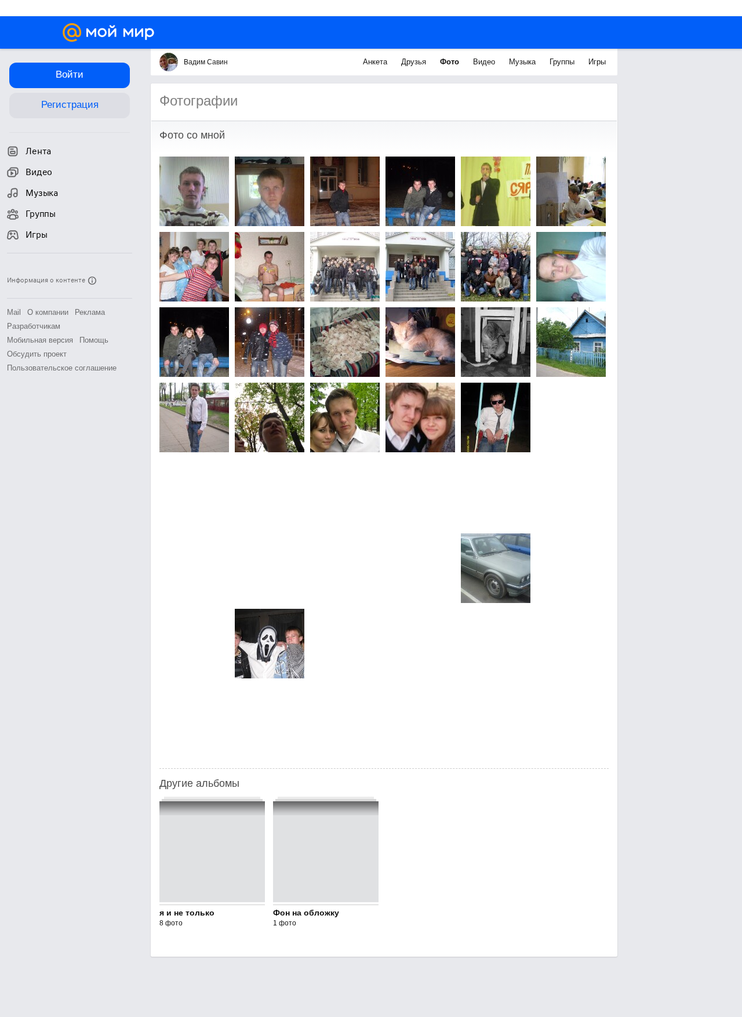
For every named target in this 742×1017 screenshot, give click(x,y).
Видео (485, 61)
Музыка (523, 61)
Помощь (93, 340)
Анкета (376, 61)
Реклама (90, 312)
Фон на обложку (306, 912)
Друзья (414, 61)
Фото (450, 61)
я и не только (186, 912)
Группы (563, 61)
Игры (597, 61)
